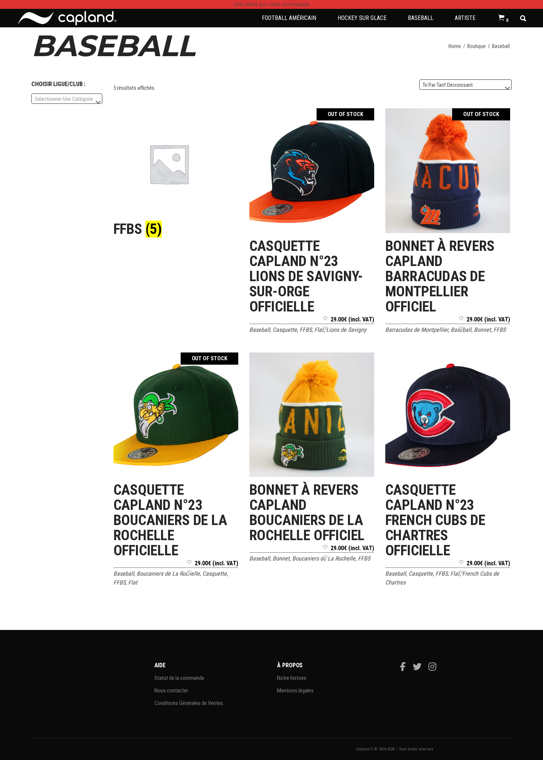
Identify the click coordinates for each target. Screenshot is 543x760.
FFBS (306, 329)
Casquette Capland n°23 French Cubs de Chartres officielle (435, 520)
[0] (501, 18)
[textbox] (67, 99)
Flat (319, 329)
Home (454, 46)
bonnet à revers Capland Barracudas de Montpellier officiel (440, 276)
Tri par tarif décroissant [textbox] (448, 85)
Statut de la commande (179, 678)
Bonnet (482, 329)
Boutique (476, 46)
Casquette (285, 329)
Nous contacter (171, 690)
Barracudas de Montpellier (416, 329)
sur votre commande (271, 4)
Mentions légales (295, 690)
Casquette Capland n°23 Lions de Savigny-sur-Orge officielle (306, 276)
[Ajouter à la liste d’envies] (325, 326)
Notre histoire (292, 678)
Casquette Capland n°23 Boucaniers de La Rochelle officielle (170, 520)
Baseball (259, 329)
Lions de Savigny (346, 329)
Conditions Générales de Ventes (188, 703)
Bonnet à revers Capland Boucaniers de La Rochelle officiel (307, 512)
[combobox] (465, 84)
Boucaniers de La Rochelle (168, 573)
